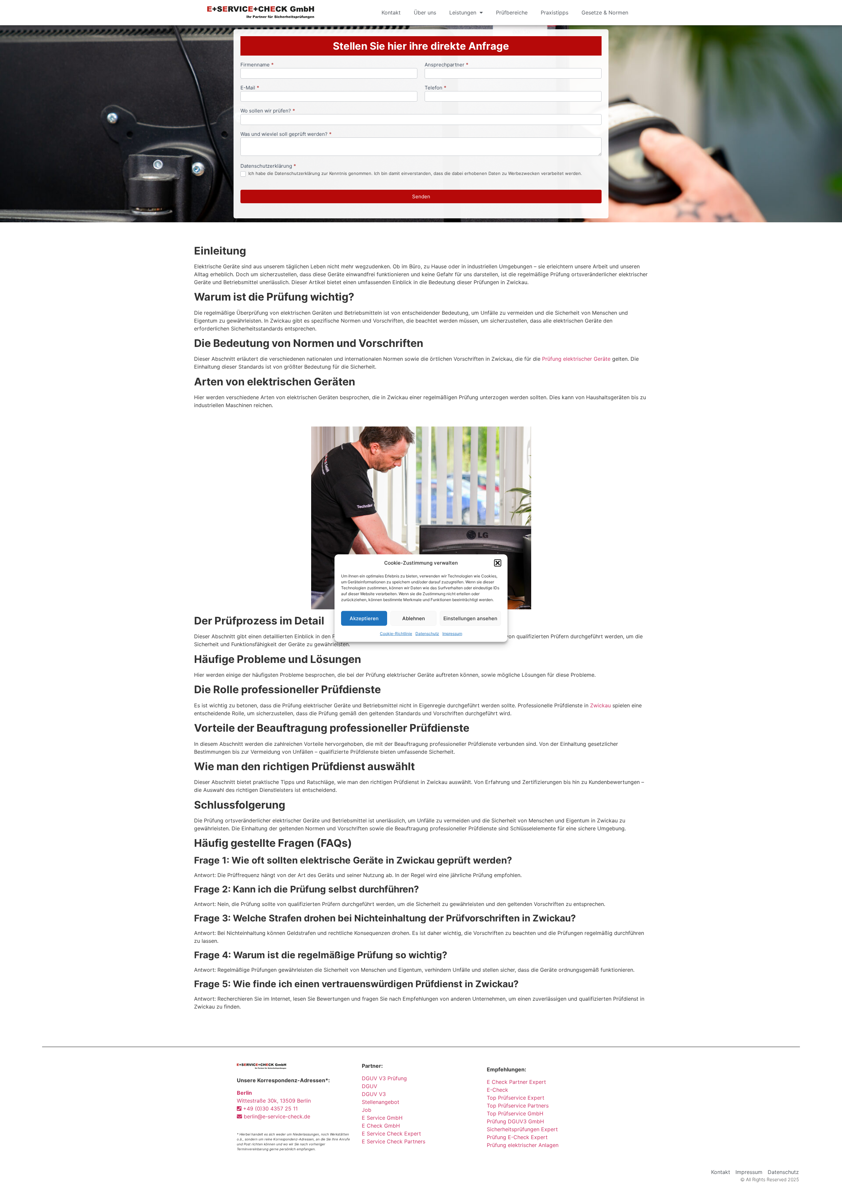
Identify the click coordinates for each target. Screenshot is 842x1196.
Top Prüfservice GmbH (515, 1113)
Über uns (425, 12)
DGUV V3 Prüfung (384, 1078)
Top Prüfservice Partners (518, 1105)
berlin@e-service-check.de (276, 1116)
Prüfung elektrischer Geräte (576, 358)
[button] (497, 563)
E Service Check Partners (393, 1141)
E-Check (497, 1089)
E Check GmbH (381, 1125)
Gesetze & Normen (605, 12)
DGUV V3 (374, 1094)
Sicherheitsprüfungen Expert (522, 1129)
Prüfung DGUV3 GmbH (515, 1121)
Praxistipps (554, 12)
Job (366, 1110)
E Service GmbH (382, 1117)
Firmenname (257, 65)
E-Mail (249, 88)
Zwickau (600, 705)
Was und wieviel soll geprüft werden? (286, 134)
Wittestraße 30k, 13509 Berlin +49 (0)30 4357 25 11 (274, 1100)
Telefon (435, 88)
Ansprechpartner (446, 65)
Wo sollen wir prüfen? (267, 111)
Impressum (452, 633)
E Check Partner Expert (516, 1082)
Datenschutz (427, 633)
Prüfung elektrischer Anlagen (522, 1145)
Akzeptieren (364, 618)
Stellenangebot (380, 1102)
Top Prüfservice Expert (515, 1097)
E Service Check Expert (393, 1133)
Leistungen (462, 12)
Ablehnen (413, 618)
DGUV (369, 1086)
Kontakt (391, 12)
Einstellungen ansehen (470, 618)
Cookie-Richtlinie (396, 633)
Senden (421, 196)
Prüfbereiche (512, 12)
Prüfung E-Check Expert (517, 1137)
